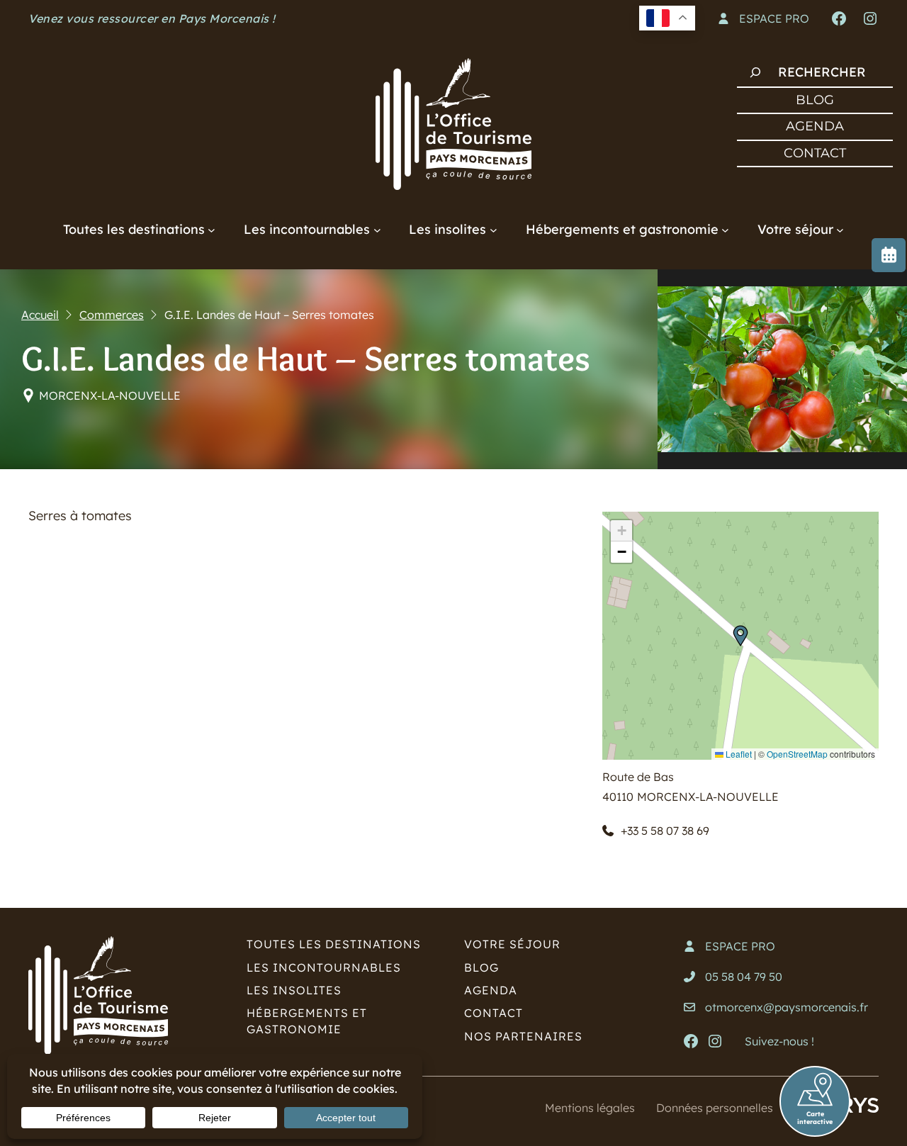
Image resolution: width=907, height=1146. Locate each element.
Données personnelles (714, 1108)
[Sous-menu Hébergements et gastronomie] (725, 229)
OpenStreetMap (797, 754)
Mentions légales (590, 1108)
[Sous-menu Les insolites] (493, 229)
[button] (740, 635)
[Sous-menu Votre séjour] (840, 229)
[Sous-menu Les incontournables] (377, 229)
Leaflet (737, 754)
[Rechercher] (755, 72)
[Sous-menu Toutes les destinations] (211, 229)
